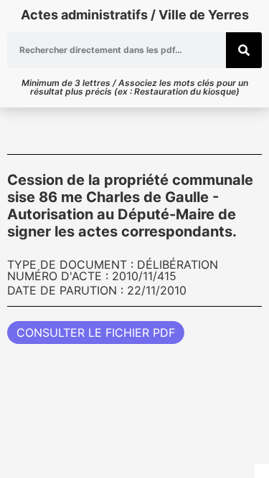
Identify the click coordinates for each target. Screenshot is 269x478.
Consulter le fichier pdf (95, 332)
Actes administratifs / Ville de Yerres (135, 14)
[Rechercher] (244, 50)
